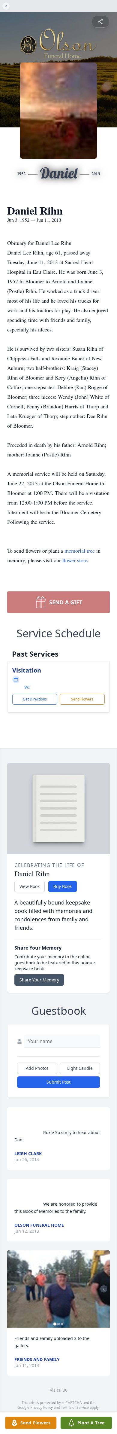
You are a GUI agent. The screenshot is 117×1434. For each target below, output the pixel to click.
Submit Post (58, 1082)
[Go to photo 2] (58, 1324)
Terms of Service (75, 1407)
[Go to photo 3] (62, 1324)
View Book (30, 886)
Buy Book (62, 886)
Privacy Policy (41, 1407)
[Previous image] (13, 1288)
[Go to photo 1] (54, 1324)
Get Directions (35, 699)
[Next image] (103, 1288)
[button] (58, 1289)
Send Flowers (82, 699)
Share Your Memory (39, 980)
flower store (75, 560)
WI (27, 687)
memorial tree (79, 550)
